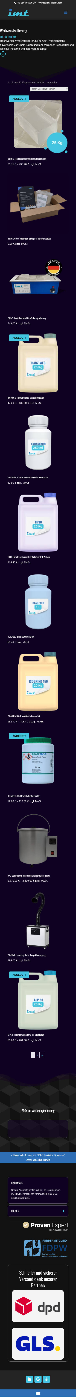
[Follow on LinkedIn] (29, 1379)
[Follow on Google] (38, 1379)
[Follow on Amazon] (46, 1379)
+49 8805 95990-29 (26, 3)
